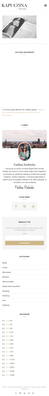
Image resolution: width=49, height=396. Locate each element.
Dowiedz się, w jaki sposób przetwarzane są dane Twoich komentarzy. (23, 112)
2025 (7, 320)
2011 (7, 375)
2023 (7, 328)
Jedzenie (5, 277)
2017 (7, 351)
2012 (7, 371)
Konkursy (6, 295)
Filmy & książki (7, 281)
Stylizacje (6, 305)
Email (25, 234)
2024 (7, 324)
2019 (7, 344)
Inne (4, 300)
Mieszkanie (6, 272)
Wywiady (5, 291)
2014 (7, 363)
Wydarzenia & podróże (11, 286)
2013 (7, 367)
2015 (7, 359)
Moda (4, 263)
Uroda (4, 267)
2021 (7, 336)
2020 (7, 340)
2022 (7, 332)
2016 (7, 355)
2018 (7, 348)
